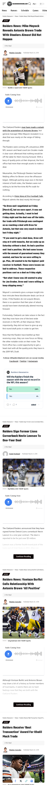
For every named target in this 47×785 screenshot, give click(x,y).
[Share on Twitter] (21, 781)
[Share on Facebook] (15, 781)
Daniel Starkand (14, 454)
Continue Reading (23, 556)
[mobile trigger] (5, 3)
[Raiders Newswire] (17, 3)
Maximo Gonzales (15, 53)
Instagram (33, 361)
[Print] (31, 781)
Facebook (13, 361)
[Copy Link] (26, 781)
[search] (29, 4)
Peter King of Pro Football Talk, (28, 196)
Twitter (23, 361)
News (6, 20)
